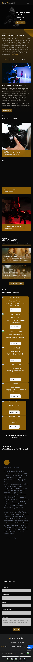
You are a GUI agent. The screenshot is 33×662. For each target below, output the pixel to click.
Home (2, 646)
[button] (9, 548)
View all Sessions (16, 283)
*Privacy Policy (6, 656)
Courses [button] (12, 646)
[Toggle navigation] (28, 2)
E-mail (4, 602)
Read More (15, 310)
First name (5, 587)
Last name (5, 594)
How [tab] (23, 59)
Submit (16, 630)
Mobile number (7, 609)
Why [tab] (14, 59)
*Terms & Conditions (25, 656)
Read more (20, 23)
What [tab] (6, 59)
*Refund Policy (15, 656)
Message (5, 617)
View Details (16, 246)
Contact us (24, 646)
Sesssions (18, 646)
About (6, 646)
